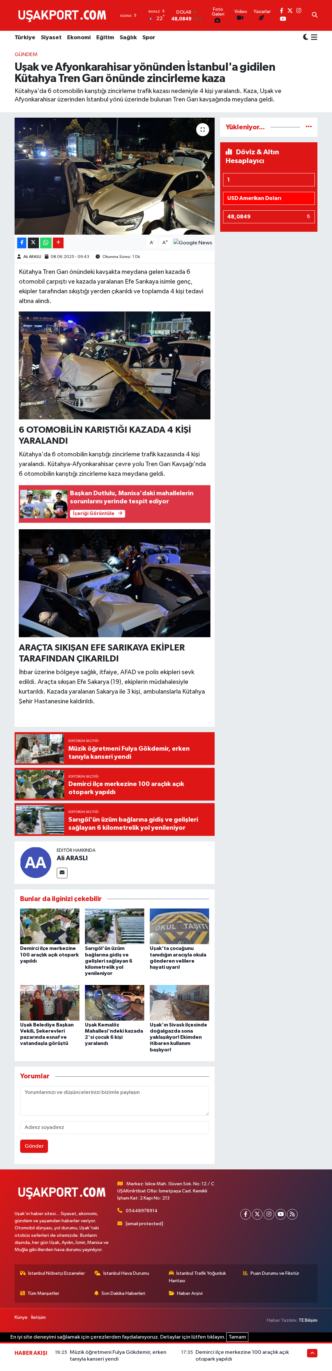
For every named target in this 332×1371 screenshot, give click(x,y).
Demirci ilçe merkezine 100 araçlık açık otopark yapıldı (49, 954)
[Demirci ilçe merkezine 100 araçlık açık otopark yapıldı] (49, 926)
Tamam (237, 1337)
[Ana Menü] (313, 38)
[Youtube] (280, 1214)
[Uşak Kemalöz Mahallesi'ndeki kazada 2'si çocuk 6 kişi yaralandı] (114, 1002)
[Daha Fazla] (58, 243)
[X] (257, 1214)
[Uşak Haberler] (64, 15)
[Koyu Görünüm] (305, 38)
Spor (148, 38)
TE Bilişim (308, 1320)
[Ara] (314, 15)
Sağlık (128, 38)
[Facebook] (245, 1214)
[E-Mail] (62, 873)
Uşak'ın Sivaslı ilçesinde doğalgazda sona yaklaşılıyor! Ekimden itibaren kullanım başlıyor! (178, 1037)
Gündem (26, 54)
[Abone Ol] (192, 242)
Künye (21, 1317)
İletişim (38, 1317)
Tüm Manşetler (43, 1293)
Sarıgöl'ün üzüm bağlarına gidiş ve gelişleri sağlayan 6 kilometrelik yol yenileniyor (108, 961)
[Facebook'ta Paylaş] (21, 243)
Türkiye (25, 38)
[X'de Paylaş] (33, 243)
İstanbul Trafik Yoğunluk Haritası (197, 1277)
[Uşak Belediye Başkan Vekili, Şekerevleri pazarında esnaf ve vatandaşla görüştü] (49, 1002)
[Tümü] (309, 127)
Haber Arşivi (190, 1293)
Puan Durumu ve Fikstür (275, 1273)
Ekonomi (79, 38)
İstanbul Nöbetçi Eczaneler (56, 1273)
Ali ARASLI (32, 257)
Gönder (34, 1146)
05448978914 (142, 1210)
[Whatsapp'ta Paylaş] (46, 243)
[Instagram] (269, 1214)
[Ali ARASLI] (35, 862)
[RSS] (292, 1214)
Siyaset (51, 38)
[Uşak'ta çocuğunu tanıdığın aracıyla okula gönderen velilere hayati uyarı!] (179, 926)
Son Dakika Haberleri (123, 1293)
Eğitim (105, 38)
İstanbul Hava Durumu (126, 1273)
